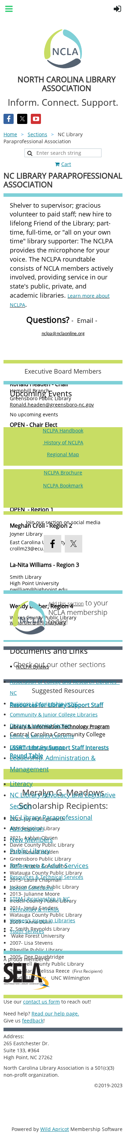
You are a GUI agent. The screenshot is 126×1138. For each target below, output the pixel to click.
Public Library (30, 851)
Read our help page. (55, 1013)
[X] (22, 119)
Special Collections (32, 887)
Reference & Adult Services (49, 865)
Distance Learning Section (40, 725)
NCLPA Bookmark (63, 485)
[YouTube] (36, 119)
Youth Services (27, 931)
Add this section (66, 603)
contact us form (41, 1001)
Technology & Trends (34, 909)
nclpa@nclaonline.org (63, 333)
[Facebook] (9, 119)
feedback (32, 1020)
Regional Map (63, 454)
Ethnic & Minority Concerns (42, 736)
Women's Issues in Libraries (42, 920)
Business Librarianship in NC (44, 703)
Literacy (21, 783)
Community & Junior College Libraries (54, 714)
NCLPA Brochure (63, 472)
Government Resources (37, 747)
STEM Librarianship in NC (40, 898)
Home (10, 134)
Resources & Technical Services (46, 877)
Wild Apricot (54, 1129)
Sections (37, 134)
